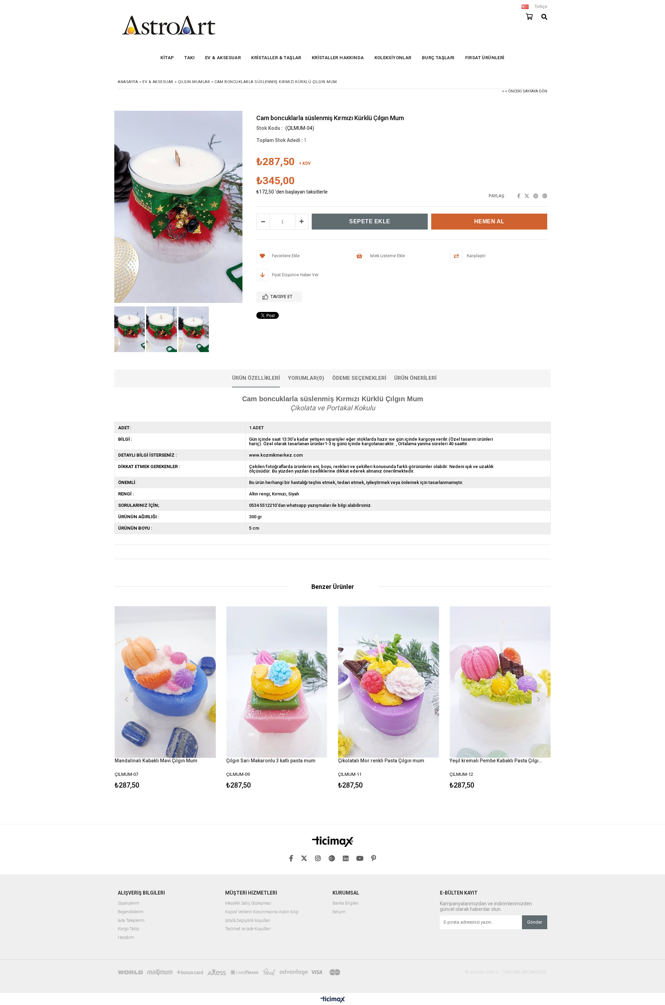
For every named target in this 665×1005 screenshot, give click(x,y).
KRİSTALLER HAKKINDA (338, 57)
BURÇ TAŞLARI (438, 57)
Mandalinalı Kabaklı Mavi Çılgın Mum (156, 760)
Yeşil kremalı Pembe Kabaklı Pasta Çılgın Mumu (496, 760)
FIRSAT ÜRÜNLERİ (485, 57)
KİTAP (167, 57)
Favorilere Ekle (165, 698)
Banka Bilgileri (345, 903)
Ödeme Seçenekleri (359, 378)
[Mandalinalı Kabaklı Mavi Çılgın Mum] (165, 682)
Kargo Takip (128, 929)
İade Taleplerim (131, 920)
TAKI (189, 57)
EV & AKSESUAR (223, 57)
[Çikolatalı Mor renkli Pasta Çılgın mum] (389, 682)
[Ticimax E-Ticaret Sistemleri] (332, 999)
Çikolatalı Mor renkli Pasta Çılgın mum (381, 760)
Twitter (526, 196)
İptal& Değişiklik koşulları (247, 920)
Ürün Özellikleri (256, 378)
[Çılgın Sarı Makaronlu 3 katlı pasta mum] (277, 682)
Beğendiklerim (130, 912)
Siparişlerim (128, 903)
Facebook (518, 196)
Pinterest (535, 196)
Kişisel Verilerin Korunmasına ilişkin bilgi (262, 912)
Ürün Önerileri (415, 378)
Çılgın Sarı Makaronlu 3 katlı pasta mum (271, 760)
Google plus (544, 196)
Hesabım (126, 937)
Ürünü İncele (190, 698)
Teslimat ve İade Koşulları (248, 929)
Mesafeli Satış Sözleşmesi (248, 903)
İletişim (339, 912)
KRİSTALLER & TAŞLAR (276, 57)
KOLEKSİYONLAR (392, 57)
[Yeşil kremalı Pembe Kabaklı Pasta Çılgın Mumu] (500, 682)
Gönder (534, 922)
